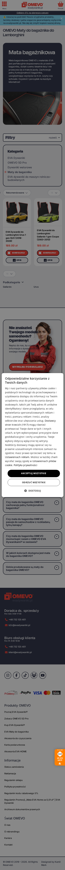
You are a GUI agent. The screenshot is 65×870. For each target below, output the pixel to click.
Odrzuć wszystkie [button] (33, 482)
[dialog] (32, 435)
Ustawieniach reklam (17, 457)
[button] (32, 491)
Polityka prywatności (25, 465)
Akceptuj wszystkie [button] (33, 473)
